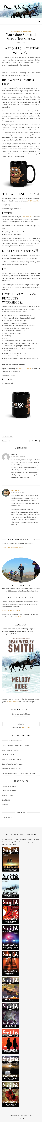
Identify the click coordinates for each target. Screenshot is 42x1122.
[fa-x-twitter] (17, 1118)
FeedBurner (26, 727)
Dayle (4, 755)
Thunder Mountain (12, 702)
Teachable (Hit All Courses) (11, 610)
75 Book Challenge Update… (28, 773)
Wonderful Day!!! (7, 795)
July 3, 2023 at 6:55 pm (17, 492)
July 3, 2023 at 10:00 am (18, 456)
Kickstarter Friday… (9, 786)
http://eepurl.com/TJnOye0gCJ (12, 547)
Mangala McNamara (9, 773)
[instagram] (20, 1118)
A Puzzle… (15, 750)
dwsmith (7, 441)
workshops (26, 31)
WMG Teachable (33, 201)
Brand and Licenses (17, 741)
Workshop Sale (7, 436)
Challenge (15, 31)
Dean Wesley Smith (21, 7)
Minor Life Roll (15, 769)
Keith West (15, 490)
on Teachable (27, 217)
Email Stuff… (6, 800)
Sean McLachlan (7, 759)
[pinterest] (23, 1118)
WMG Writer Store (20, 617)
